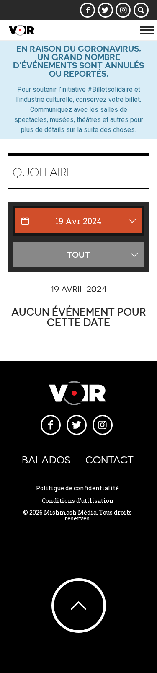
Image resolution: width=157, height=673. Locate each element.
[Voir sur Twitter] (105, 10)
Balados (46, 460)
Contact (109, 460)
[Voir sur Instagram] (123, 10)
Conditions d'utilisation (77, 501)
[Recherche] (141, 10)
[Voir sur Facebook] (88, 10)
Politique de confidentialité (77, 488)
